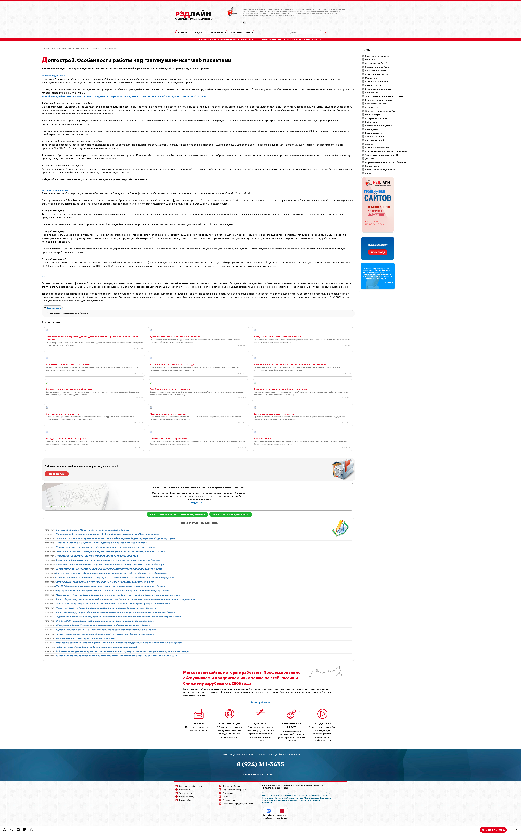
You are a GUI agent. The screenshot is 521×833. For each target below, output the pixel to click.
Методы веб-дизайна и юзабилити (168, 414)
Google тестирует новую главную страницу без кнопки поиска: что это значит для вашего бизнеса (108, 568)
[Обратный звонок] (4, 830)
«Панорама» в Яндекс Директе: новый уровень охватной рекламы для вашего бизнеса (103, 625)
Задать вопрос (186, 793)
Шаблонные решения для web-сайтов (274, 414)
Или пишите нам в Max (255, 774)
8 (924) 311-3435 (260, 764)
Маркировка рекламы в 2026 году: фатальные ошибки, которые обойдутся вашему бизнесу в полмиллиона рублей (118, 642)
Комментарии (53, 308)
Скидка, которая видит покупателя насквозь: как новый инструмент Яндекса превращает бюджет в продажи (115, 538)
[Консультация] (18, 830)
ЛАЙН (193, 14)
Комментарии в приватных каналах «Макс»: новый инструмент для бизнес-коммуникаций (105, 634)
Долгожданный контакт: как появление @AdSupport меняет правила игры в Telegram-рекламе (107, 534)
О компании (216, 32)
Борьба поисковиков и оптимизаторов (170, 389)
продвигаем (227, 678)
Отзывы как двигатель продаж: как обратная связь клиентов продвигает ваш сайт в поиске (105, 547)
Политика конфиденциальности (238, 803)
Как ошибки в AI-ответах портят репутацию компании (84, 638)
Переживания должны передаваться (169, 438)
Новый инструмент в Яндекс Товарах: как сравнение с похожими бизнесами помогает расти (106, 607)
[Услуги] (25, 830)
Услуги (198, 32)
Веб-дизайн (55, 48)
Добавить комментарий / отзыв (68, 313)
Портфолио (184, 789)
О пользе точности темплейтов (62, 414)
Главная (182, 32)
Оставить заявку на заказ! (232, 514)
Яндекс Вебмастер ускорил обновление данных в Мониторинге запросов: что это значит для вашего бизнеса (115, 612)
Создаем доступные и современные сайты (218, 39)
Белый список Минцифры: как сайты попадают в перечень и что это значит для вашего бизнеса (107, 560)
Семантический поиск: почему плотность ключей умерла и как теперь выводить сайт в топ (104, 581)
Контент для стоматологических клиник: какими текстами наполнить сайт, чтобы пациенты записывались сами (116, 655)
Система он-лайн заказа (190, 786)
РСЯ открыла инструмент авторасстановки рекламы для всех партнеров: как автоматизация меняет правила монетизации (122, 651)
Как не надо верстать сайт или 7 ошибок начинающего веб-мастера (290, 364)
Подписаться (56, 473)
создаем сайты (206, 672)
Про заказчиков (262, 438)
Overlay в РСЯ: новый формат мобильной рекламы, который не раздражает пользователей (105, 621)
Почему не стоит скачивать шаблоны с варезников (281, 389)
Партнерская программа (234, 789)
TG (276, 774)
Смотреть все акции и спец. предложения (178, 514)
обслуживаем (197, 678)
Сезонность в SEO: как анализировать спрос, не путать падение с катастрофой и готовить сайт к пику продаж (114, 577)
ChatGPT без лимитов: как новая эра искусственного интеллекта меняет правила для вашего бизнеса (110, 586)
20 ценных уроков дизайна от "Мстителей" (68, 364)
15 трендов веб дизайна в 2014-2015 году (172, 364)
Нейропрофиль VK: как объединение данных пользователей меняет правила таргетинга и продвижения (112, 590)
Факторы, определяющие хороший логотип (69, 389)
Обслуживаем (262, 39)
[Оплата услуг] (31, 830)
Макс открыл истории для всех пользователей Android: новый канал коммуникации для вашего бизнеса (113, 603)
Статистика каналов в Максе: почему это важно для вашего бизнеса (92, 530)
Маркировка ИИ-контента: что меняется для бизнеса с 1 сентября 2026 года (96, 555)
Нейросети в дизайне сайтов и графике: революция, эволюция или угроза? (96, 647)
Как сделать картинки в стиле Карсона (66, 438)
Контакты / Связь (240, 32)
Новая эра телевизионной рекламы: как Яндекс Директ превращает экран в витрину (102, 542)
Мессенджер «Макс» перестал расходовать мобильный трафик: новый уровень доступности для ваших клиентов (118, 594)
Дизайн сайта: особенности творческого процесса (177, 336)
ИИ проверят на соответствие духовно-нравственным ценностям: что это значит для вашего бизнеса (110, 551)
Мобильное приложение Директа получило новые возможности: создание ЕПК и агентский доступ (109, 564)
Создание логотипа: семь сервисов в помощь (278, 336)
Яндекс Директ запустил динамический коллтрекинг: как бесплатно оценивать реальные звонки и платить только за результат (125, 599)
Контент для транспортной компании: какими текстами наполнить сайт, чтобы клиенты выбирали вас (111, 573)
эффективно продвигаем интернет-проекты (290, 39)
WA (271, 774)
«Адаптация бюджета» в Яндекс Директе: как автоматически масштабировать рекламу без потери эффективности (118, 616)
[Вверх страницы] (516, 830)
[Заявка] (11, 830)
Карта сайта (185, 800)
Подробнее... (198, 500)
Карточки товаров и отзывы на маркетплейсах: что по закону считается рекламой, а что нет (105, 629)
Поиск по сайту (186, 796)
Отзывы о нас (229, 800)
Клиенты (227, 796)
